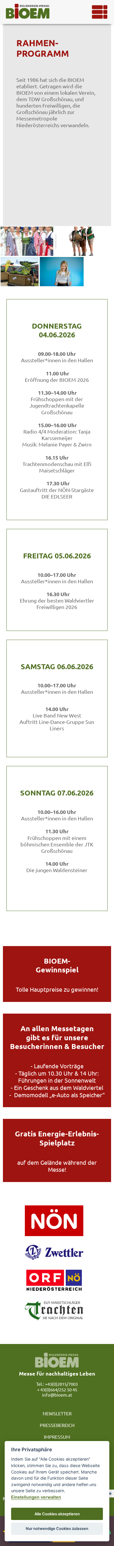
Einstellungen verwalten (36, 1497)
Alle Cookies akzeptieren (57, 1514)
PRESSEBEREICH (57, 1425)
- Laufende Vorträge (57, 1065)
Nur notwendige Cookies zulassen (57, 1528)
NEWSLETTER (57, 1413)
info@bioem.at (57, 1394)
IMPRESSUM (57, 1437)
